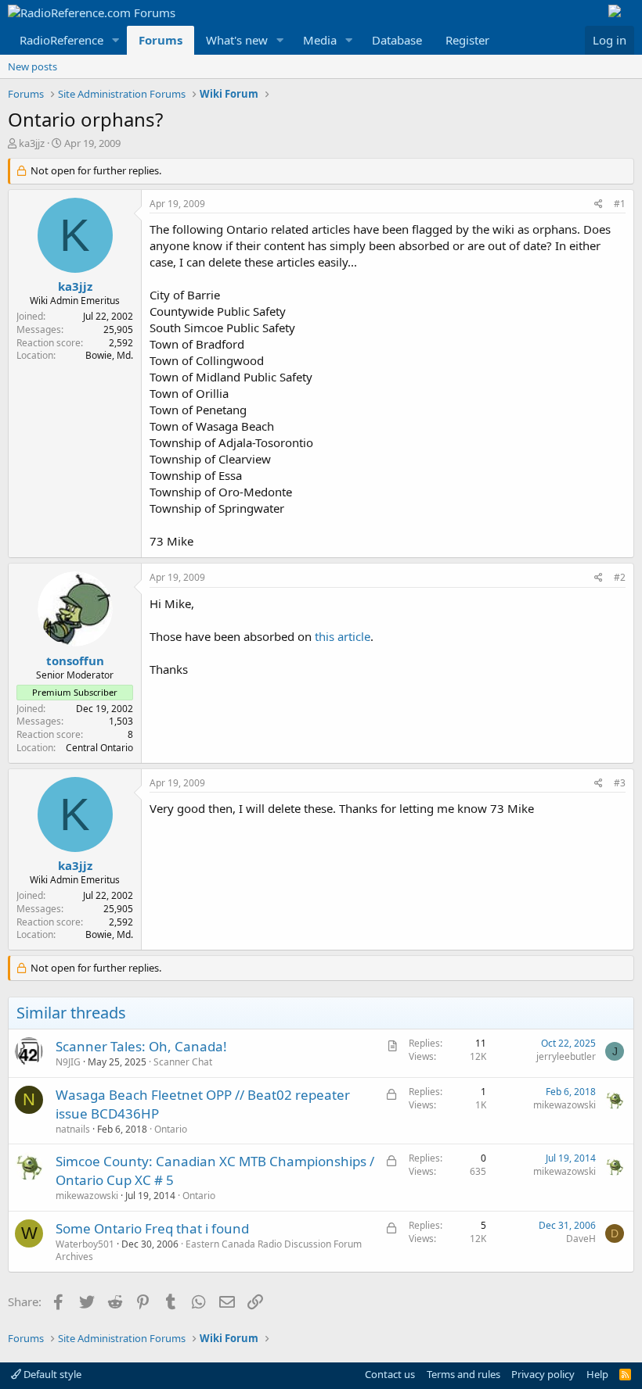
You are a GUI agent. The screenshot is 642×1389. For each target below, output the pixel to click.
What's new (237, 40)
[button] (116, 40)
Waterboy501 (85, 1244)
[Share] (598, 204)
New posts (32, 66)
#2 (620, 577)
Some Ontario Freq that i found (152, 1228)
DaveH (581, 1238)
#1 (620, 203)
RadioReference (61, 40)
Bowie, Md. (109, 355)
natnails (73, 1129)
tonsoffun (75, 660)
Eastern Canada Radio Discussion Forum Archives (209, 1250)
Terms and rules (463, 1374)
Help (597, 1374)
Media (320, 40)
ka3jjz (32, 143)
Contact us (390, 1374)
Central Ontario (99, 747)
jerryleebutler (566, 1056)
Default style (51, 1374)
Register (467, 40)
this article (342, 636)
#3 (620, 782)
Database (397, 40)
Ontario (170, 1129)
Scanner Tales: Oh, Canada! (141, 1046)
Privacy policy (543, 1374)
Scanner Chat (182, 1062)
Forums (160, 40)
